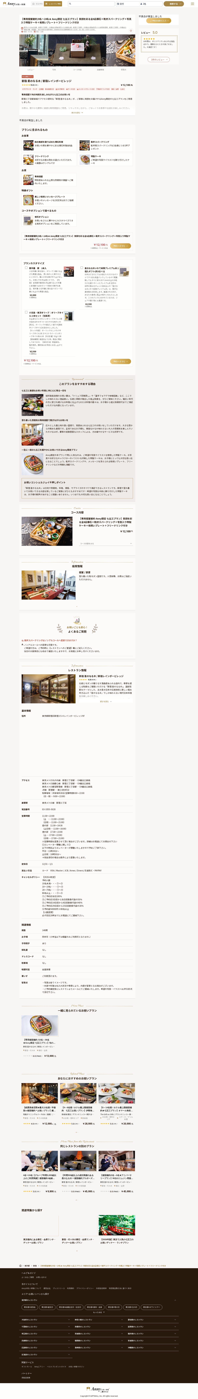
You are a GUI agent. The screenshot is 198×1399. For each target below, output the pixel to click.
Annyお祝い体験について (31, 1288)
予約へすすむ (119, 245)
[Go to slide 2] (77, 1132)
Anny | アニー (39, 1366)
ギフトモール (27, 1366)
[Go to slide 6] (46, 543)
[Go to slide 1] (39, 543)
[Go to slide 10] (52, 543)
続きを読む (76, 112)
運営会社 (46, 1288)
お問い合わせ (41, 1277)
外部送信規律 (101, 1288)
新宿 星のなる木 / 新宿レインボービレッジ (101, 676)
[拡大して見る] (28, 145)
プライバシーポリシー (85, 1288)
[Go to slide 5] (45, 543)
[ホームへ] (14, 3)
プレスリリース (59, 1288)
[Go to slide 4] (43, 543)
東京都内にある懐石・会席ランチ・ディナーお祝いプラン (39, 1241)
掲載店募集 (26, 1377)
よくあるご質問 (28, 1277)
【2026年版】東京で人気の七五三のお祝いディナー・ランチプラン (116, 1241)
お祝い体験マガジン (76, 1366)
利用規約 (70, 1288)
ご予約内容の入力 (158, 20)
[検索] (174, 3)
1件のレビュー (158, 59)
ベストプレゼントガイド (56, 1366)
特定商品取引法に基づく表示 (120, 1288)
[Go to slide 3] (42, 543)
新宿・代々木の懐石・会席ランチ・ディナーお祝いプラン (78, 1241)
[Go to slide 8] (49, 543)
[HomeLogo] (99, 1389)
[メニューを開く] (192, 3)
